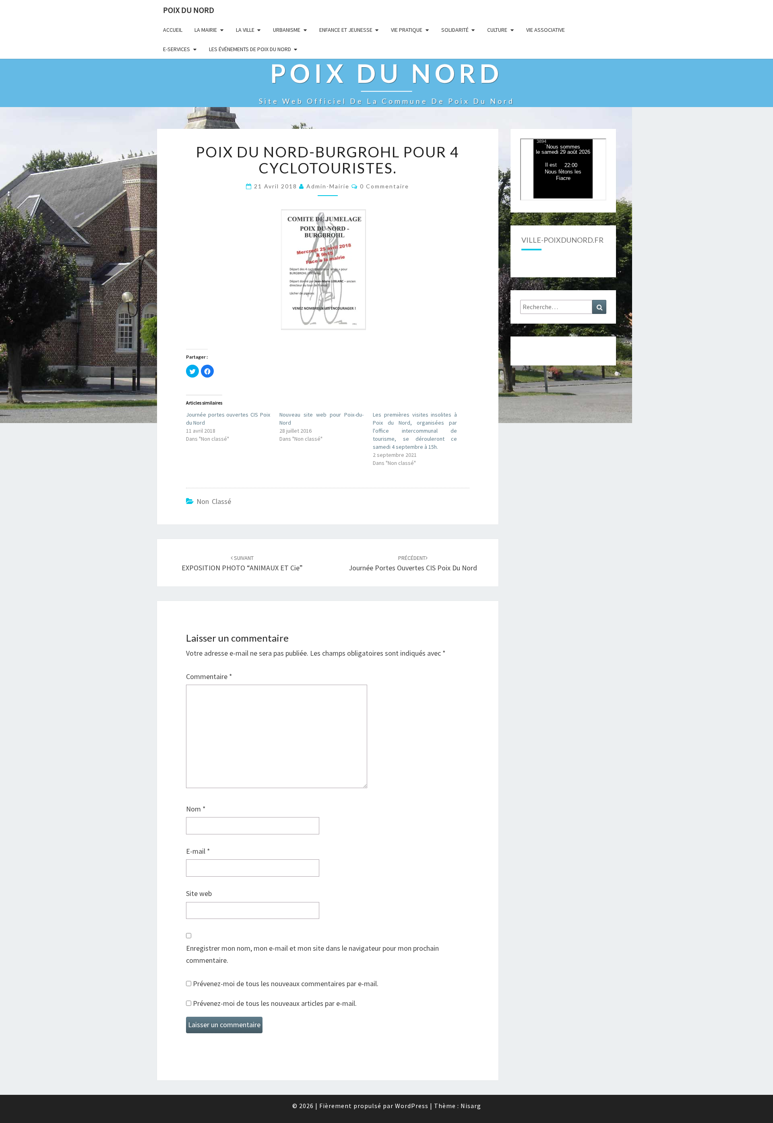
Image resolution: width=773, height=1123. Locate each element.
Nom (196, 808)
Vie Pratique (406, 29)
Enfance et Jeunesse (345, 29)
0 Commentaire (384, 186)
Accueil (172, 29)
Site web (199, 893)
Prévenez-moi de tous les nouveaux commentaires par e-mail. (285, 983)
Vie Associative (545, 29)
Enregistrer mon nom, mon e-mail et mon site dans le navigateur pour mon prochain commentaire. (312, 954)
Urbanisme (286, 29)
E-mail (198, 851)
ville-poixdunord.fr (562, 239)
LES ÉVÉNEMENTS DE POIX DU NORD (250, 49)
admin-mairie (327, 186)
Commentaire (209, 676)
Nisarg (471, 1106)
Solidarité (455, 29)
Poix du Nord (188, 10)
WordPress (411, 1106)
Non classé (213, 501)
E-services (176, 49)
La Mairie (205, 29)
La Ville (245, 29)
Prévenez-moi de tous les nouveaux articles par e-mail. (275, 1003)
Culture (497, 29)
